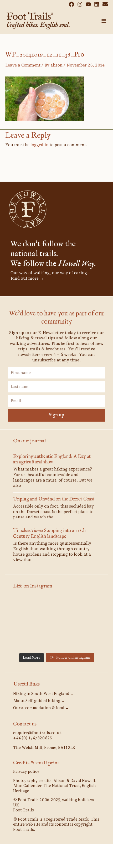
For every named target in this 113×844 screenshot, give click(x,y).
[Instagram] (80, 4)
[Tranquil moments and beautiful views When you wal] (86, 605)
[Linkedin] (96, 4)
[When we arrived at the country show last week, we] (26, 605)
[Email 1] (105, 4)
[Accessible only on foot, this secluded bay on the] (26, 623)
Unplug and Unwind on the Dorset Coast (53, 499)
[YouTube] (88, 4)
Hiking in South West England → (43, 693)
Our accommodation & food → (41, 707)
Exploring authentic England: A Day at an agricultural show (52, 460)
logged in (39, 144)
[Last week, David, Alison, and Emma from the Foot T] (56, 605)
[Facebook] (71, 4)
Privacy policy (26, 771)
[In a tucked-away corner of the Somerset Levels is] (26, 641)
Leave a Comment (22, 65)
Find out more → (27, 278)
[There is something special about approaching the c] (86, 641)
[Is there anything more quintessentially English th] (86, 623)
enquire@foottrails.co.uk (37, 732)
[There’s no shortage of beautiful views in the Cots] (56, 641)
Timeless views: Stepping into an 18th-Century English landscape (50, 534)
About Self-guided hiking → (39, 700)
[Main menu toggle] (104, 21)
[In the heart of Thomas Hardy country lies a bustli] (56, 623)
